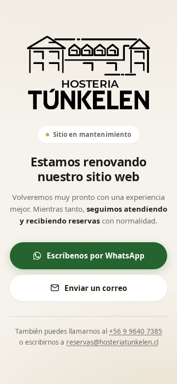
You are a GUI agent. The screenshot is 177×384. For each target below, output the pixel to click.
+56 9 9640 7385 (135, 331)
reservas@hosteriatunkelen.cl (112, 342)
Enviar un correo (95, 288)
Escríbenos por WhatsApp (96, 255)
